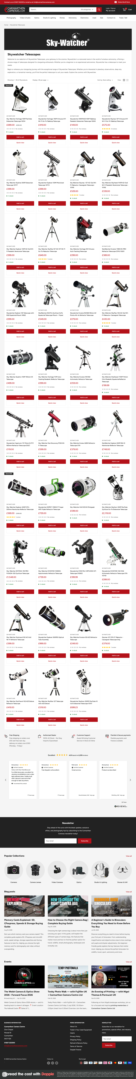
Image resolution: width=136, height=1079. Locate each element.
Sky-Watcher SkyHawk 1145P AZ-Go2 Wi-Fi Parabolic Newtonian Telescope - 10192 (115, 185)
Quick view (20, 143)
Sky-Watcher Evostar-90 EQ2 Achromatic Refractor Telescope (81, 378)
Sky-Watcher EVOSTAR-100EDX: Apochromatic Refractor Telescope (50, 572)
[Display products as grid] (124, 80)
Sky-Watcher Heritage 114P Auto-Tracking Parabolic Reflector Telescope (51, 378)
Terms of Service (76, 1046)
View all (129, 856)
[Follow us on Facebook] (48, 1063)
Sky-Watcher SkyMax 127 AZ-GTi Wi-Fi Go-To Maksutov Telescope (51, 250)
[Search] (99, 9)
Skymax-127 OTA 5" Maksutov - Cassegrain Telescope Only (112, 638)
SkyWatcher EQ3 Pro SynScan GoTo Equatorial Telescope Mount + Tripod (50, 314)
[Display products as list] (127, 80)
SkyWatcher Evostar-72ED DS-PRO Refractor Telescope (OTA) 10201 (114, 250)
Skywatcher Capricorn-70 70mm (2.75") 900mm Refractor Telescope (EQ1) (20, 444)
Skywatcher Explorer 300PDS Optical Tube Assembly (51, 638)
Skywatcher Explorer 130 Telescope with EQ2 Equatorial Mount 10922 (20, 314)
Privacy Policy (75, 1036)
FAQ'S (72, 1033)
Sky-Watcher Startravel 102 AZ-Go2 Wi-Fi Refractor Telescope (18, 638)
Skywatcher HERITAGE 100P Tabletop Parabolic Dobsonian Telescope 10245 (83, 120)
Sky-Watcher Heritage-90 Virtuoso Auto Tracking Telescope (82, 250)
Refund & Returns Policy (78, 1043)
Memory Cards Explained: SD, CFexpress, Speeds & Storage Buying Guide (23, 923)
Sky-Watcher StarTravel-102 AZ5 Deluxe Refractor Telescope (20, 702)
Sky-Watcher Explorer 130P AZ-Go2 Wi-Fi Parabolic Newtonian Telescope (20, 250)
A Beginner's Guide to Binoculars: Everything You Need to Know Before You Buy (110, 923)
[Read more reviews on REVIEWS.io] (120, 807)
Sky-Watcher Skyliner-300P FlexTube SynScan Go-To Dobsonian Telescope (115, 508)
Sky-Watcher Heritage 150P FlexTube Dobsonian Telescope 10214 (19, 120)
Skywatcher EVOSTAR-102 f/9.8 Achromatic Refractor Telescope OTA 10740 (114, 573)
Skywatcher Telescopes (17, 25)
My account (110, 11)
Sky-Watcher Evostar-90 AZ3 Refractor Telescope (83, 638)
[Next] (132, 870)
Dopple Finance (75, 1050)
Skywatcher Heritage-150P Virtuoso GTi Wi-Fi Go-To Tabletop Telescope (52, 120)
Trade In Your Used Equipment (81, 1030)
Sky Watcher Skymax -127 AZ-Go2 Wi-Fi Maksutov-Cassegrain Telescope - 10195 (83, 185)
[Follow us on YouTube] (56, 1063)
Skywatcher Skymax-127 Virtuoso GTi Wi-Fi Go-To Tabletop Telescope (115, 120)
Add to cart (20, 137)
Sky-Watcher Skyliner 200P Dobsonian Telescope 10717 (19, 184)
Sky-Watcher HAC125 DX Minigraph (82, 507)
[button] (5, 780)
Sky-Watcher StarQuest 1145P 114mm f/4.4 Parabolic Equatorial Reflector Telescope (115, 379)
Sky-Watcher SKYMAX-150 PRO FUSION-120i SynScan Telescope (17, 572)
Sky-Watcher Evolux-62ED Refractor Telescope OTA (82, 444)
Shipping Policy (75, 1040)
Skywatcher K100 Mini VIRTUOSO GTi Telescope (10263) (83, 572)
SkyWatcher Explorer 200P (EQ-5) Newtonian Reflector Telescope (113, 444)
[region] (68, 780)
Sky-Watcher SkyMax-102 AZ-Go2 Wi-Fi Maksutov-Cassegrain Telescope (115, 314)
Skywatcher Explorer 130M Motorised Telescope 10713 (51, 184)
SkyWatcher (10, 116)
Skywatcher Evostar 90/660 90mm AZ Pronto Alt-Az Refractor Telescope (83, 314)
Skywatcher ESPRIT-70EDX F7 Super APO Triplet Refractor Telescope (50, 508)
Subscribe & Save (124, 2)
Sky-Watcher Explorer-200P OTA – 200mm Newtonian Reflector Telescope (20, 508)
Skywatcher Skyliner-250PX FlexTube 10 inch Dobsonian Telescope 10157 (84, 702)
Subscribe (84, 841)
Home (6, 25)
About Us (73, 1026)
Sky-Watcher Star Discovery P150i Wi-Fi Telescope (51, 444)
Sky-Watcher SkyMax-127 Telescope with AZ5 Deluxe (50, 702)
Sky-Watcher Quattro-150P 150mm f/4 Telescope (19, 378)
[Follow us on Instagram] (52, 1063)
